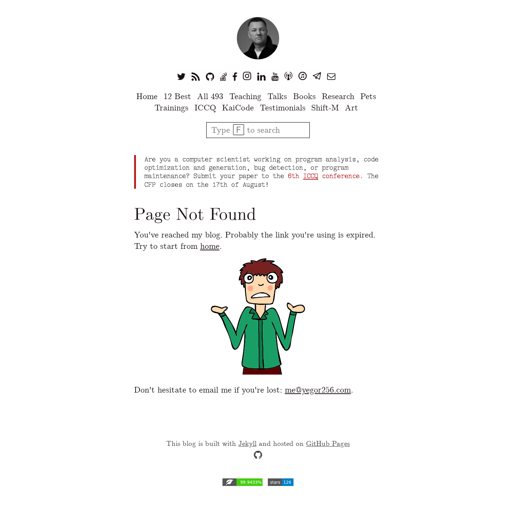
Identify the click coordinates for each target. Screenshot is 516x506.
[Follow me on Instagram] (247, 76)
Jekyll (247, 443)
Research (338, 96)
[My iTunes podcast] (302, 76)
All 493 (210, 96)
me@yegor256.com (318, 390)
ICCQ (205, 107)
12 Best (177, 96)
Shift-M (325, 107)
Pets (368, 96)
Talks (277, 96)
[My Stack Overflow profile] (223, 76)
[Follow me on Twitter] (181, 76)
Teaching (245, 96)
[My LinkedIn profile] (261, 76)
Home (147, 96)
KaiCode (238, 107)
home (209, 246)
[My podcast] (288, 76)
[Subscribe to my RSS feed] (196, 76)
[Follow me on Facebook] (235, 76)
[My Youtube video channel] (275, 76)
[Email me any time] (331, 76)
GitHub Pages (328, 443)
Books (304, 96)
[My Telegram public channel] (317, 76)
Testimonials (283, 107)
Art (351, 107)
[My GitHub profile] (210, 76)
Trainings (171, 107)
